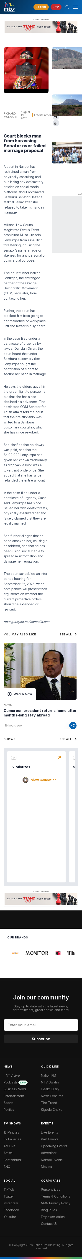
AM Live (9, 1146)
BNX (7, 1167)
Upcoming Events (54, 1146)
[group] (13, 953)
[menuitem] (59, 1160)
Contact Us (49, 1224)
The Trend (49, 1103)
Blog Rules (49, 1210)
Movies (46, 1167)
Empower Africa (53, 1217)
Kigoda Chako (51, 1109)
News (8, 704)
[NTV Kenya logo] (9, 7)
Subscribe (41, 1039)
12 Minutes (20, 767)
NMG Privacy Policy (55, 1203)
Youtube (10, 1217)
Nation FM (48, 1075)
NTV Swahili (50, 1082)
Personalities (50, 1189)
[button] (73, 7)
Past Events (49, 1139)
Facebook (11, 1210)
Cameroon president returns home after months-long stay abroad (40, 712)
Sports (8, 1103)
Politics (9, 1109)
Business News (15, 1089)
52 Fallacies (12, 1139)
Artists (8, 1153)
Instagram (11, 1203)
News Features (52, 1096)
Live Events (49, 1132)
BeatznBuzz (13, 1160)
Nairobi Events (52, 1160)
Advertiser (48, 1153)
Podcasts (15, 1082)
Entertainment (43, 115)
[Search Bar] (67, 7)
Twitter (9, 1196)
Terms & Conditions (55, 1196)
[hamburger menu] (75, 7)
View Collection (43, 780)
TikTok (9, 1189)
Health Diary (50, 1089)
